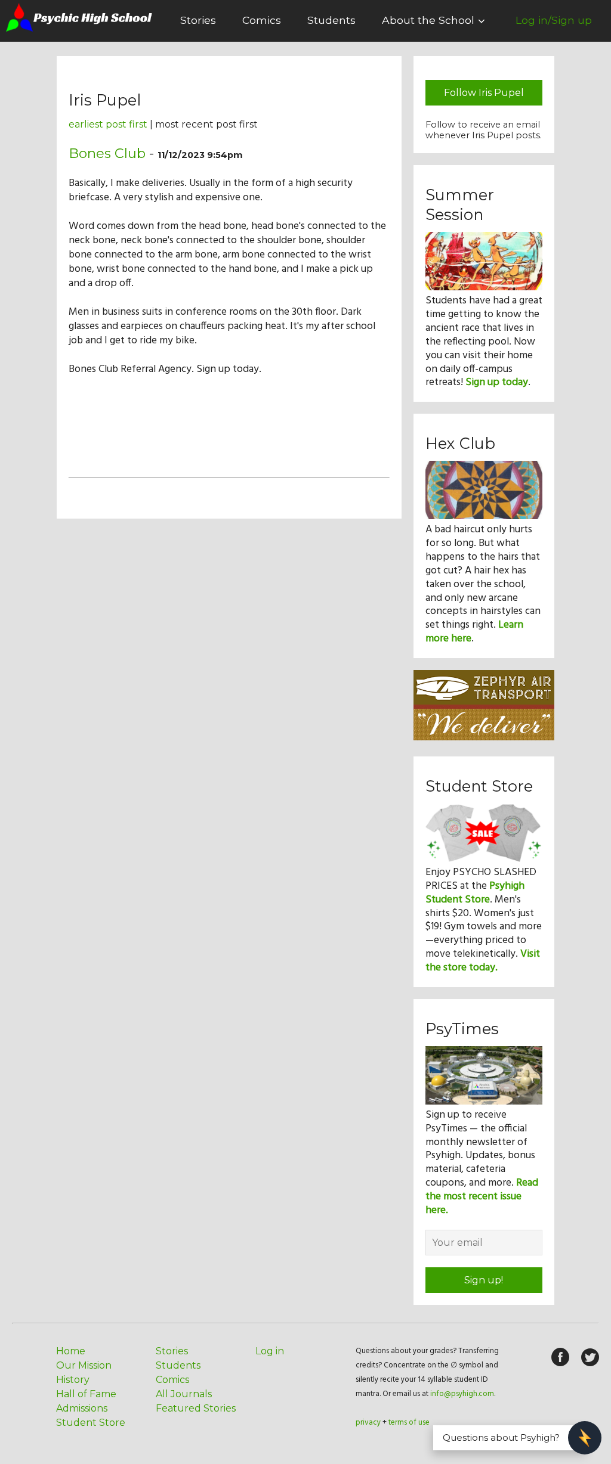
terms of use (409, 1422)
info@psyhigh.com (462, 1394)
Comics (261, 20)
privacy (368, 1422)
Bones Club (107, 153)
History (73, 1379)
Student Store (90, 1422)
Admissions (81, 1408)
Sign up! (483, 1280)
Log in (269, 1351)
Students (331, 20)
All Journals (184, 1394)
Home (70, 1351)
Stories (198, 20)
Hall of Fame (86, 1394)
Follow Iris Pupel (484, 92)
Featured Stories (196, 1408)
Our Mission (84, 1365)
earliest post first (108, 124)
